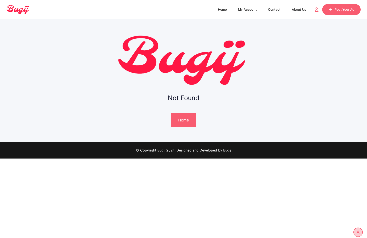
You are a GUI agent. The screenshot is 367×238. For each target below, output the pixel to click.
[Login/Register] (317, 9)
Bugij (227, 150)
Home (222, 9)
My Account (247, 9)
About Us (299, 9)
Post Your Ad (344, 9)
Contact (274, 9)
